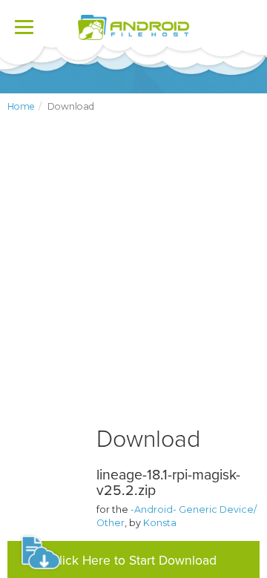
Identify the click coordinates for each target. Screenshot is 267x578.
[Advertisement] (133, 281)
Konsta (160, 522)
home (21, 106)
